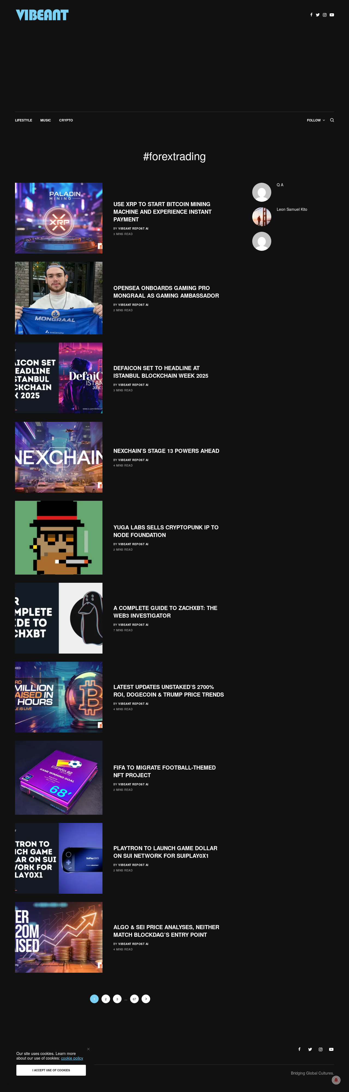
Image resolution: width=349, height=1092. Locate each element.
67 (134, 999)
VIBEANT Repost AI (133, 228)
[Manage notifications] (336, 1080)
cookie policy (72, 1058)
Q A (280, 185)
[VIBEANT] (42, 15)
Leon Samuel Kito (292, 209)
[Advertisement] (174, 71)
